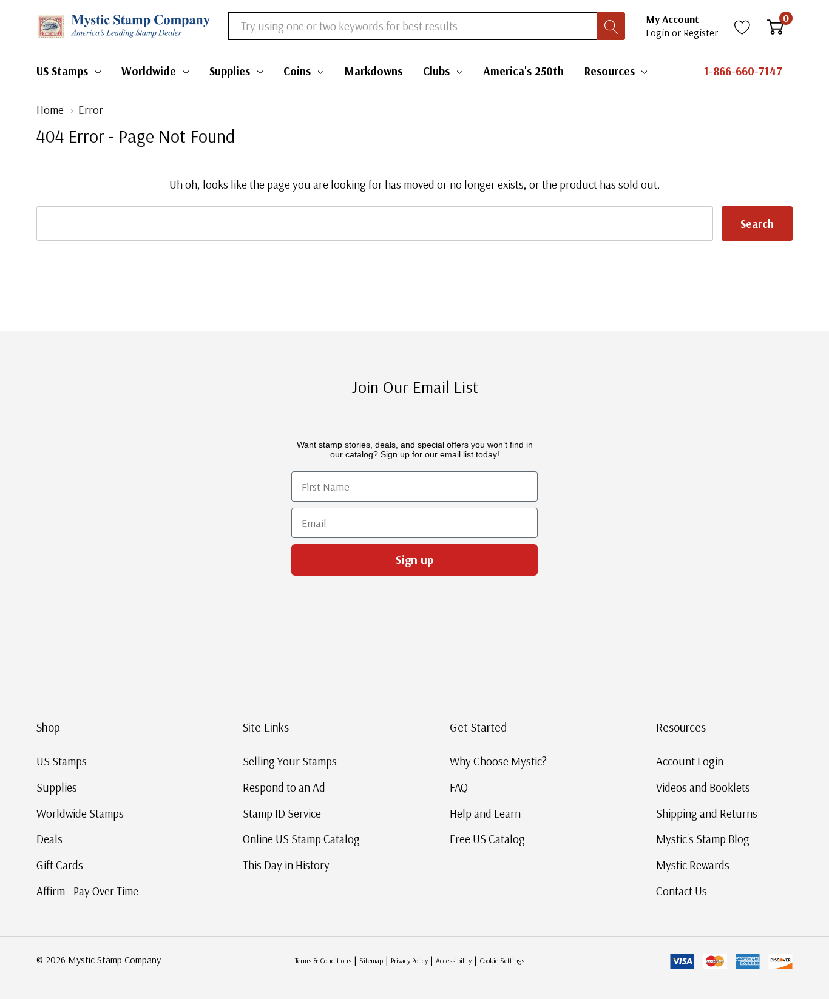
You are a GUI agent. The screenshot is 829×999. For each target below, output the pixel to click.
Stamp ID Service (282, 813)
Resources (609, 71)
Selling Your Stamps (290, 761)
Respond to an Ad (284, 787)
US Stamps (62, 71)
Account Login (689, 761)
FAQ (459, 787)
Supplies (229, 71)
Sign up (415, 559)
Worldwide (148, 71)
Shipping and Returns (706, 813)
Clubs (436, 71)
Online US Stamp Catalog (301, 839)
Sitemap (371, 960)
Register (700, 32)
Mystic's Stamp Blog (702, 839)
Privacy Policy (409, 960)
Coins (297, 71)
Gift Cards (59, 865)
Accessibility (454, 960)
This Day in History (286, 865)
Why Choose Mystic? (498, 761)
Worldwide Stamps (80, 813)
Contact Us (681, 891)
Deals (49, 839)
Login (659, 32)
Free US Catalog (487, 839)
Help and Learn (485, 813)
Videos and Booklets (703, 787)
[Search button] (611, 26)
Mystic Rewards (692, 865)
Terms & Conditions (323, 960)
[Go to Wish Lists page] (742, 26)
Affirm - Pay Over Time (87, 891)
